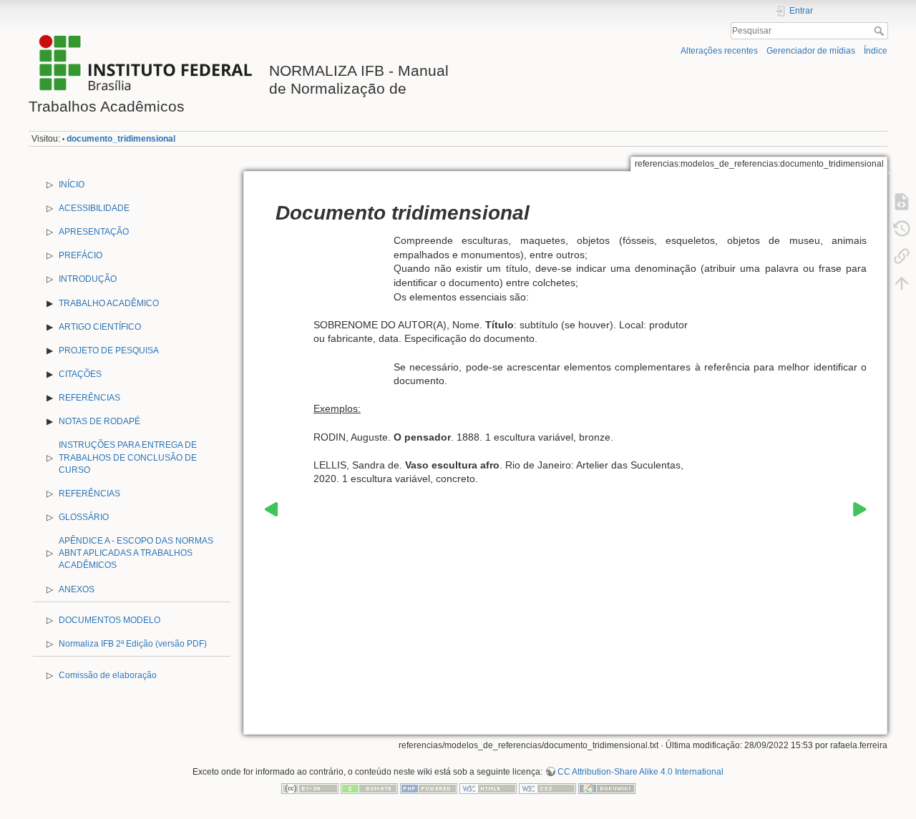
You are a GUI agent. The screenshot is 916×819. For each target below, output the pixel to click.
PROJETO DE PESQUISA (109, 350)
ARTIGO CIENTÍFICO (100, 327)
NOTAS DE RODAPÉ (99, 421)
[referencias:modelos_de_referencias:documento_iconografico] (271, 508)
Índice (875, 51)
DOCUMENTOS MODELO (109, 620)
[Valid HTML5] (488, 788)
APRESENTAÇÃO (94, 232)
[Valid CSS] (547, 788)
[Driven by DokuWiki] (606, 788)
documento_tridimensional (121, 139)
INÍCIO (71, 185)
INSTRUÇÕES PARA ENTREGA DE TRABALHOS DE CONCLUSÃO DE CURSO (128, 457)
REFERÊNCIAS (89, 398)
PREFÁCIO (80, 255)
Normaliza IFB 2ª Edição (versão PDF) (133, 644)
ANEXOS (76, 589)
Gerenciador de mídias (810, 51)
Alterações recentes (719, 51)
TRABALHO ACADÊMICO (109, 303)
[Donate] (369, 788)
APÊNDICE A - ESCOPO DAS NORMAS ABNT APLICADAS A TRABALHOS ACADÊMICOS (136, 553)
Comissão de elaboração (108, 675)
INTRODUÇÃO (88, 279)
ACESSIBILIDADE (94, 208)
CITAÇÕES (80, 374)
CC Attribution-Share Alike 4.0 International (640, 772)
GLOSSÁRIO (84, 517)
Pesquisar (880, 31)
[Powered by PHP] (428, 788)
